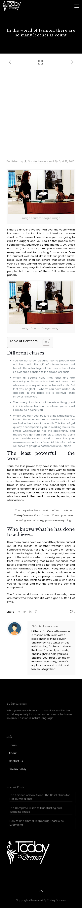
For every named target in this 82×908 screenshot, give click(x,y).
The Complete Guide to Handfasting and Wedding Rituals (36, 810)
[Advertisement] (41, 114)
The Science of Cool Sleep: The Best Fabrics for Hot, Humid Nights (40, 797)
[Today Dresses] (12, 6)
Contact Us (16, 761)
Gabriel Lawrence (39, 161)
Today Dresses (56, 900)
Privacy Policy (17, 769)
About (13, 753)
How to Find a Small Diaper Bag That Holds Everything (37, 823)
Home (13, 745)
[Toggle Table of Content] (44, 342)
